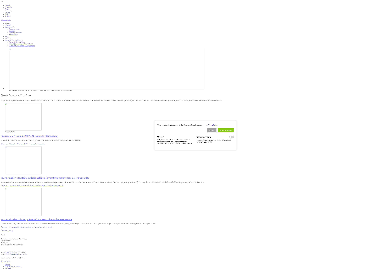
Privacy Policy (212, 125)
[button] (211, 130)
